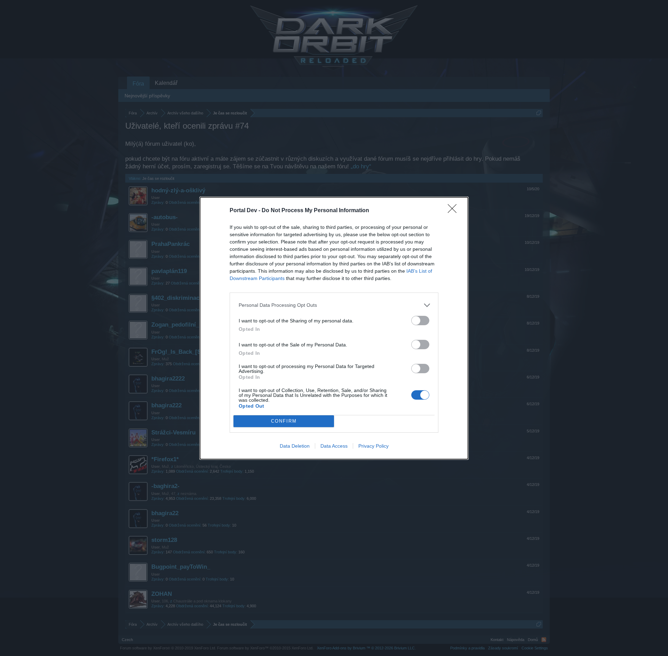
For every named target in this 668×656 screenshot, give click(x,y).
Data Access (334, 446)
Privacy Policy (373, 446)
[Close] (454, 210)
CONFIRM (284, 421)
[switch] (420, 320)
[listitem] (334, 305)
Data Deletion (295, 446)
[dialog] (334, 328)
